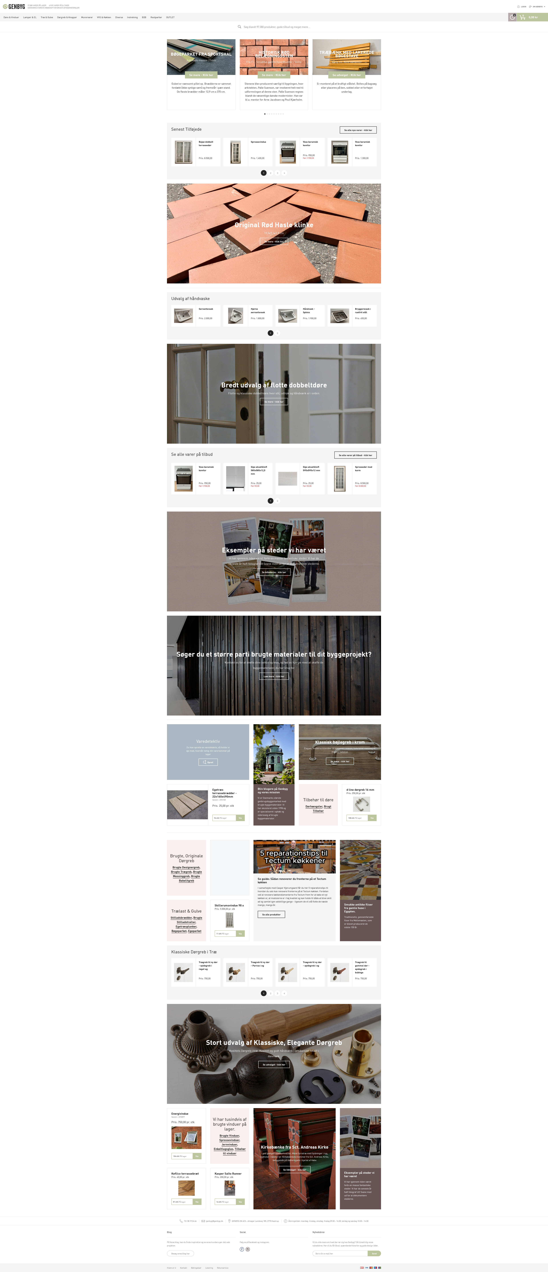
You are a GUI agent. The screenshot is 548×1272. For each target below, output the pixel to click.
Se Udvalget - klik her (294, 1169)
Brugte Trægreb (181, 871)
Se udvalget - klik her (274, 1064)
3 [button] (277, 172)
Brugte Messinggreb (187, 873)
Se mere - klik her (274, 401)
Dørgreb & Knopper (67, 17)
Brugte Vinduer (229, 1135)
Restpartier (156, 17)
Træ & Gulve (47, 17)
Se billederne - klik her (274, 572)
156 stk (180, 1156)
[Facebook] (242, 1250)
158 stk (355, 818)
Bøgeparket (179, 931)
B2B (144, 17)
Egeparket (194, 931)
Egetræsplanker (186, 926)
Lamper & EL (30, 17)
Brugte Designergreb (186, 867)
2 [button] (270, 172)
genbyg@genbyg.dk (214, 1221)
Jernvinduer (229, 1144)
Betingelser (196, 1267)
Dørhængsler (314, 806)
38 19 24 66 (190, 1221)
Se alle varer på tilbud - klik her (355, 455)
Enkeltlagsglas (223, 1149)
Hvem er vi (171, 1267)
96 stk (220, 818)
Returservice (222, 1267)
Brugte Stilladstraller (189, 919)
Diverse (119, 17)
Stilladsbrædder (181, 917)
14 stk (222, 1201)
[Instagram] (248, 1250)
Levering (209, 1267)
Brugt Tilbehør (322, 808)
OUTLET (170, 17)
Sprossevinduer (229, 1140)
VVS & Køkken (104, 17)
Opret (210, 762)
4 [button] (284, 172)
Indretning (132, 17)
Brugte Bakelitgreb (189, 878)
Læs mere (274, 728)
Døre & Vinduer (11, 17)
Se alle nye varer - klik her (358, 130)
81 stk (179, 1201)
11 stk (222, 933)
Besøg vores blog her (180, 1253)
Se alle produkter (271, 914)
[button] (264, 114)
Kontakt (183, 1267)
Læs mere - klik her (274, 676)
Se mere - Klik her (274, 241)
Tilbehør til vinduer (234, 1151)
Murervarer (87, 17)
